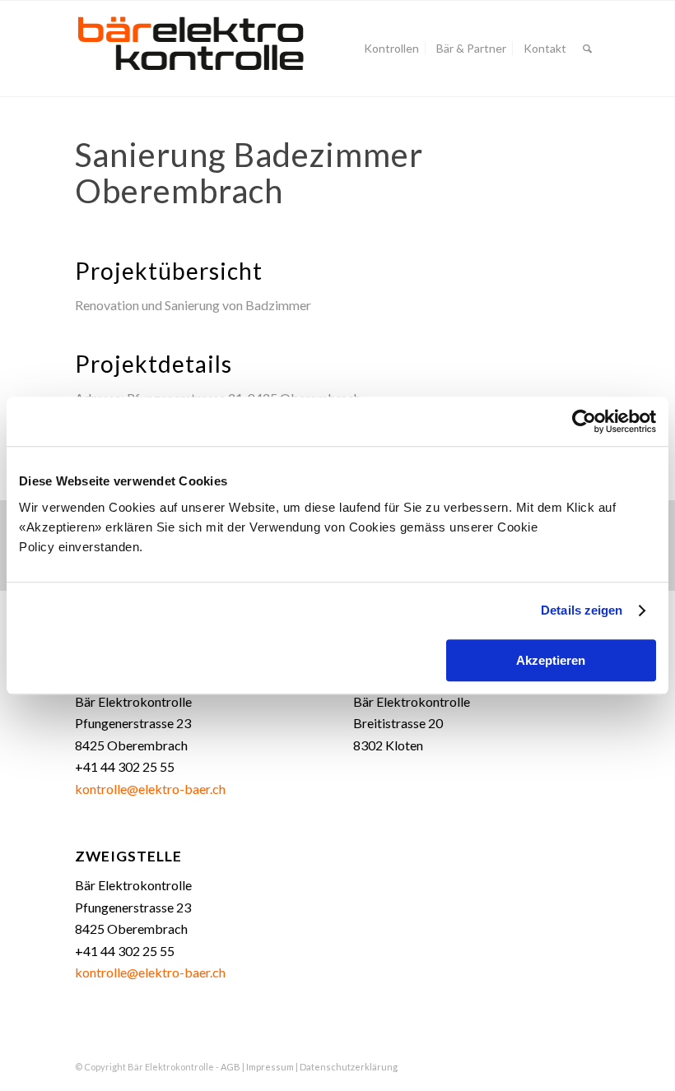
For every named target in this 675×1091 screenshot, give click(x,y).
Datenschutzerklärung (349, 1066)
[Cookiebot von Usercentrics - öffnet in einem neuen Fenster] (584, 421)
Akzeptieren (550, 660)
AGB (230, 1066)
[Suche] (587, 48)
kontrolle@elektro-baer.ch (150, 788)
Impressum (270, 1066)
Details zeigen (581, 610)
